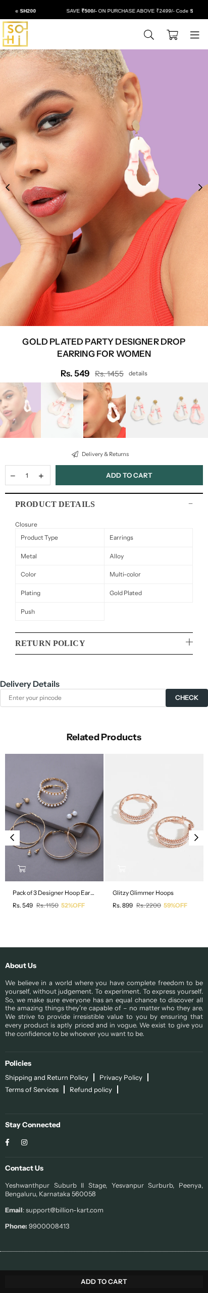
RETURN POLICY (50, 643)
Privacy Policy (120, 1077)
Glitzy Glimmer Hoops (143, 892)
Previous (7, 188)
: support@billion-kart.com (63, 1210)
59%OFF (175, 905)
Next (200, 188)
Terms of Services (32, 1089)
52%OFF (73, 905)
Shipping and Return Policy (46, 1077)
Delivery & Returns (105, 454)
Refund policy (91, 1089)
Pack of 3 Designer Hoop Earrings (54, 892)
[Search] (149, 34)
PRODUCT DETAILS (55, 504)
